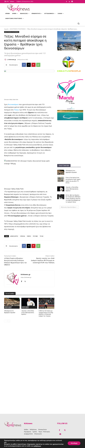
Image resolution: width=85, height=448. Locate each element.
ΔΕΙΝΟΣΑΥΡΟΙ (14, 236)
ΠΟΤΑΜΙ (35, 236)
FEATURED (42, 307)
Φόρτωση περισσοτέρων (68, 207)
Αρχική (6, 29)
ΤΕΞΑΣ (41, 236)
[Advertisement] (69, 133)
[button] (78, 23)
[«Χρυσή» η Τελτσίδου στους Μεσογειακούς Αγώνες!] (60, 188)
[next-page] (8, 321)
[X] (69, 2)
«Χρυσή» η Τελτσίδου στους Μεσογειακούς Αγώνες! (72, 188)
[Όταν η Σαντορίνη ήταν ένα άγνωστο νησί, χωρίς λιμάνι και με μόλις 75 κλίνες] (60, 179)
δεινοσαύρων (13, 104)
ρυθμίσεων (37, 446)
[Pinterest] (33, 65)
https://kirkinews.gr (26, 277)
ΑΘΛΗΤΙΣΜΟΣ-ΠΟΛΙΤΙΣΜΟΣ (18, 29)
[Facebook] (66, 2)
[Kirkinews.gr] (18, 7)
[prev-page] (5, 321)
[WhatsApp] (38, 65)
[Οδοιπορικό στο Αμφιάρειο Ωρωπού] (60, 172)
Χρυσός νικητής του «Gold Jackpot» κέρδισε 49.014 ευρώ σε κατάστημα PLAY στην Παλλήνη (42, 260)
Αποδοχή (74, 443)
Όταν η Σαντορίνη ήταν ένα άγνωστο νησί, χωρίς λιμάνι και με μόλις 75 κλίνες (73, 180)
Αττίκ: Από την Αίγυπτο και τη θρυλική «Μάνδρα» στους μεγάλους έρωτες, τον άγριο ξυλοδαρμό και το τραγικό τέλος (73, 198)
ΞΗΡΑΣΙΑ (22, 236)
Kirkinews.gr (12, 59)
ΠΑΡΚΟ (29, 236)
